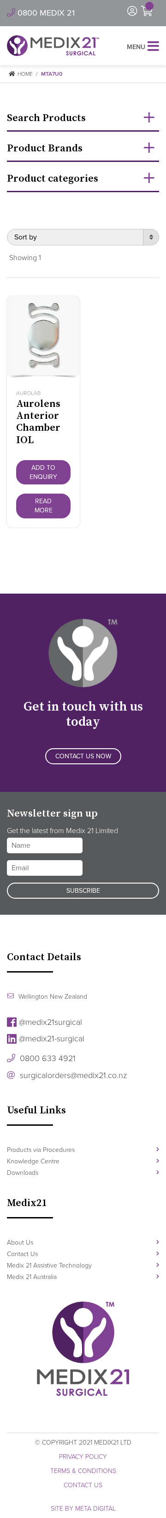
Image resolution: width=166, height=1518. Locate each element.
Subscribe (83, 891)
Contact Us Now (83, 756)
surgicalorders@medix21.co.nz (72, 1075)
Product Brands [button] (45, 148)
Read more (44, 505)
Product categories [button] (52, 178)
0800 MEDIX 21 (45, 13)
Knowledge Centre (33, 1161)
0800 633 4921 (47, 1058)
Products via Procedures (41, 1150)
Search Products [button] (46, 118)
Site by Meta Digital (83, 1508)
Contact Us (22, 1254)
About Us (20, 1242)
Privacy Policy (83, 1457)
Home (24, 74)
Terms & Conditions (83, 1471)
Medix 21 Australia (32, 1277)
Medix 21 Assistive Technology (49, 1265)
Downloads (22, 1173)
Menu (136, 47)
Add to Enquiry (43, 472)
